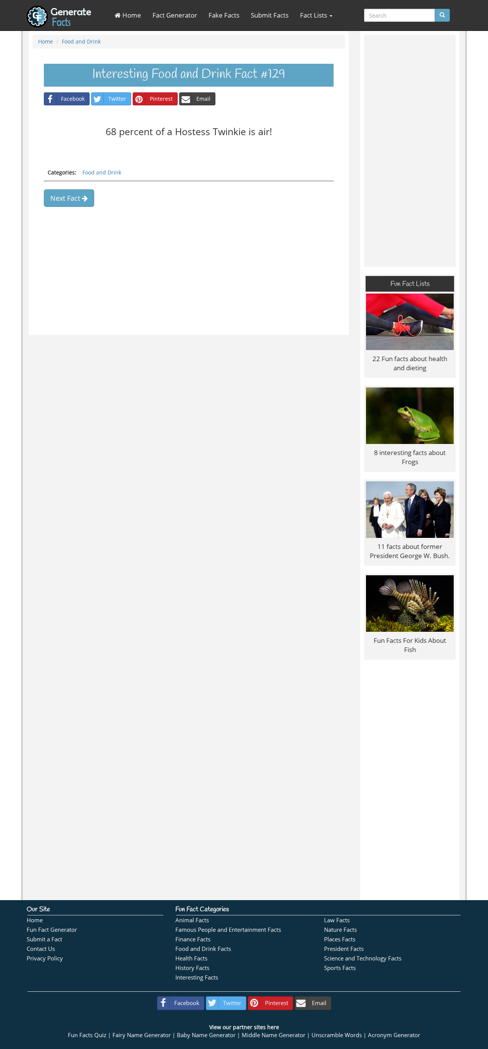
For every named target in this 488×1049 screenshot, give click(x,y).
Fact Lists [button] (314, 15)
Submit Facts (270, 15)
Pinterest (161, 98)
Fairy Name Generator (141, 1035)
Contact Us (41, 949)
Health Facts (191, 958)
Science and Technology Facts (362, 958)
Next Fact (66, 198)
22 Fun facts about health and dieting (409, 363)
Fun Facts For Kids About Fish (410, 645)
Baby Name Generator (206, 1035)
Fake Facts (224, 15)
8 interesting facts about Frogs (410, 457)
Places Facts (339, 939)
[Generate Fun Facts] (59, 9)
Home (131, 15)
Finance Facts (192, 939)
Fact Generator (174, 15)
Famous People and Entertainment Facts (228, 930)
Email (203, 98)
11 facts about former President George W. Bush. (410, 551)
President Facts (344, 949)
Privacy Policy (45, 958)
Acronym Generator (394, 1035)
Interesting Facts (196, 977)
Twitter (117, 98)
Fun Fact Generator (52, 930)
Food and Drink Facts (203, 949)
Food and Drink (81, 41)
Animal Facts (192, 920)
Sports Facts (340, 968)
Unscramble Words (336, 1035)
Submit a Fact (44, 939)
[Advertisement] (188, 277)
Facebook (73, 98)
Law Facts (337, 920)
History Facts (192, 968)
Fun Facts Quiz (87, 1035)
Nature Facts (340, 930)
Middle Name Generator (273, 1035)
